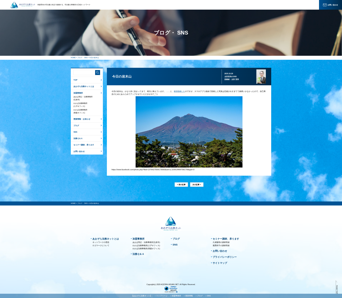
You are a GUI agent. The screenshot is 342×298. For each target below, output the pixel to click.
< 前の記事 (181, 185)
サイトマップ (220, 263)
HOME (73, 58)
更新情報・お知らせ (81, 119)
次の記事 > (197, 185)
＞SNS (208, 296)
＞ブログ (199, 296)
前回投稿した (179, 91)
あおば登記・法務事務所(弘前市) (83, 98)
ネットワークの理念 (100, 242)
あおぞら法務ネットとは (83, 86)
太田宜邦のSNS (230, 77)
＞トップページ (160, 296)
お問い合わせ (79, 151)
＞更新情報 (188, 296)
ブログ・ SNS (82, 58)
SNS (75, 132)
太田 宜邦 (235, 79)
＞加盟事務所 (175, 296)
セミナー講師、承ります (83, 145)
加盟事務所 (78, 93)
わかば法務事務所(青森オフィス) (80, 111)
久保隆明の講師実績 (221, 242)
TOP (75, 80)
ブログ (76, 125)
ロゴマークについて (100, 245)
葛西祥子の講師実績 (221, 245)
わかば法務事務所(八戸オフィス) (80, 104)
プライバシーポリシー (225, 257)
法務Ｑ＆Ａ (78, 138)
